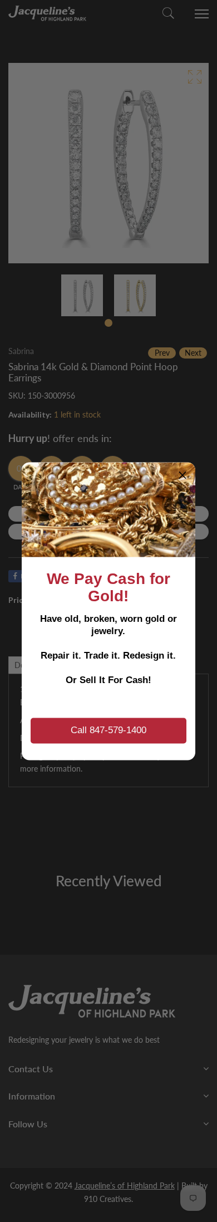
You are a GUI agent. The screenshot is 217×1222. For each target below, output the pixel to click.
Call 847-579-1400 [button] (108, 730)
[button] (182, 474)
